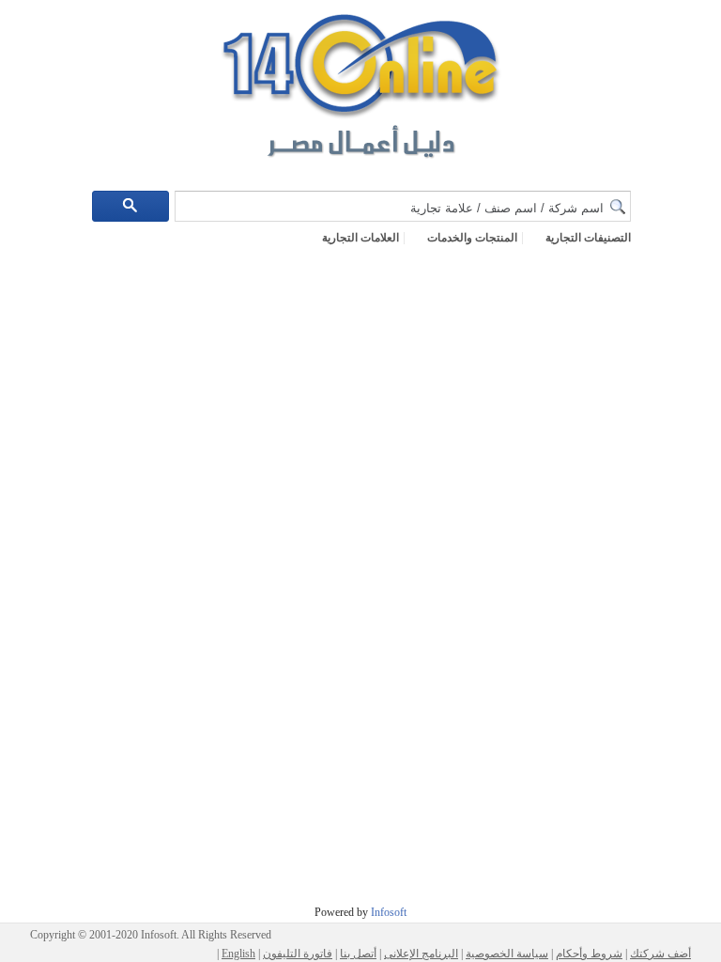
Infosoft (387, 912)
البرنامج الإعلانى (421, 953)
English (238, 953)
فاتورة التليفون (297, 953)
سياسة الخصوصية (507, 953)
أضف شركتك (660, 953)
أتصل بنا (358, 953)
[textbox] (403, 206)
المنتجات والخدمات (472, 237)
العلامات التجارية (360, 237)
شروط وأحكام (589, 953)
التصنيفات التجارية (588, 237)
